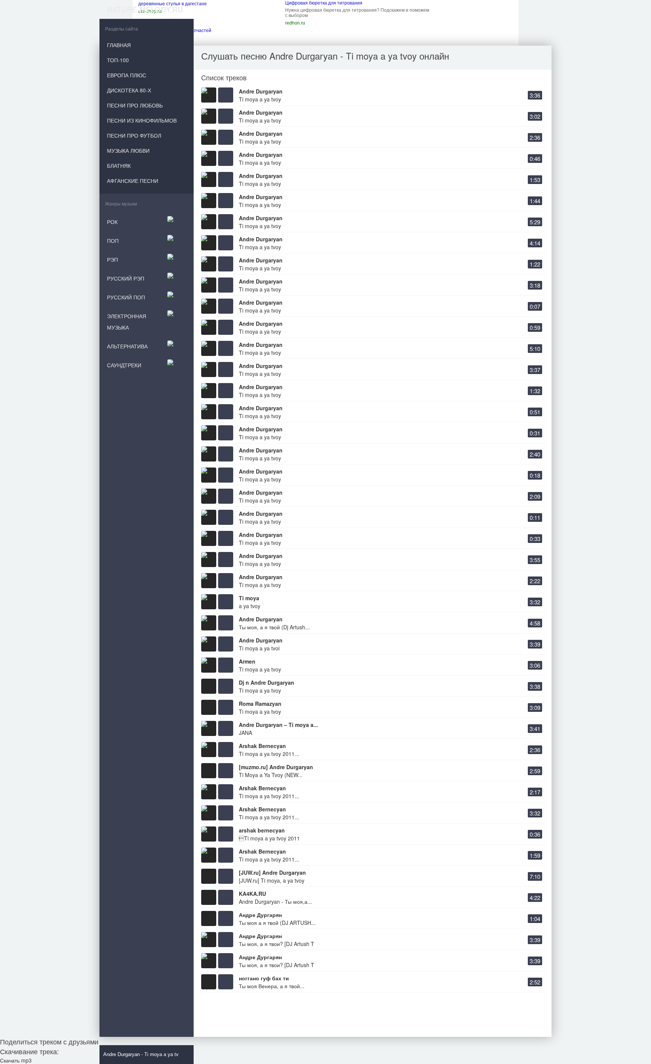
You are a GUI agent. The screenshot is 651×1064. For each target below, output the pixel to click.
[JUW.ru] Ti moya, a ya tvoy (271, 880)
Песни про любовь (135, 105)
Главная (119, 45)
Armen (247, 661)
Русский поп (126, 297)
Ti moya (249, 598)
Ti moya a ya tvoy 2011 (269, 838)
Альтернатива (127, 346)
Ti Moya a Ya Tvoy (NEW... (271, 775)
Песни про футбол (134, 135)
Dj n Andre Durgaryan (266, 682)
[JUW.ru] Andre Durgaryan (272, 872)
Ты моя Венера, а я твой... (271, 986)
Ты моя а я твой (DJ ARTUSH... (277, 922)
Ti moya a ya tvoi (259, 648)
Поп (113, 240)
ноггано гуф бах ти (264, 978)
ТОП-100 (118, 60)
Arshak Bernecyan (262, 746)
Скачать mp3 (16, 1060)
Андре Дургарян (260, 914)
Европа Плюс (126, 75)
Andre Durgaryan (261, 91)
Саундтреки (124, 365)
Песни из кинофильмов (142, 120)
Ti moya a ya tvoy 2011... (269, 753)
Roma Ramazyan (260, 703)
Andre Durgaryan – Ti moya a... (278, 724)
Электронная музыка (126, 321)
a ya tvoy (249, 606)
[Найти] (188, 1054)
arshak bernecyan (262, 830)
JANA (245, 732)
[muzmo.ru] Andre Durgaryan (276, 767)
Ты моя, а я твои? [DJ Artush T (276, 943)
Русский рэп (125, 278)
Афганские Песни (132, 180)
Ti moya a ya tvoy (260, 99)
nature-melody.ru (145, 9)
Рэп (112, 259)
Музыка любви (128, 150)
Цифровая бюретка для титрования (323, 3)
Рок (112, 221)
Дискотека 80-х (129, 90)
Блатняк (119, 165)
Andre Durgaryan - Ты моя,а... (275, 901)
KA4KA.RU (252, 893)
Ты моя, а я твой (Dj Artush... (274, 627)
